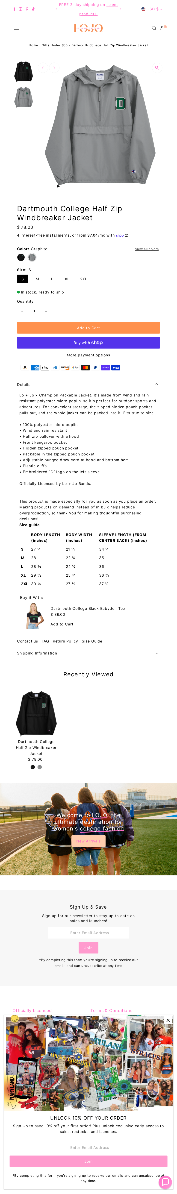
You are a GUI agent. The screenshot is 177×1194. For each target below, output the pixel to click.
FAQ (45, 641)
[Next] (120, 9)
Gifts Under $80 (55, 45)
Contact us (27, 641)
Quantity (25, 301)
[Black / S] (32, 767)
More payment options (88, 355)
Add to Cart (88, 328)
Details (23, 384)
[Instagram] (20, 9)
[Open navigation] (16, 28)
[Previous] (56, 9)
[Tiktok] (33, 9)
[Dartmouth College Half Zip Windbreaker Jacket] (36, 713)
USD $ (153, 9)
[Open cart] (162, 28)
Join (88, 947)
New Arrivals (88, 841)
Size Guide (92, 641)
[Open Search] (154, 28)
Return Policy (65, 641)
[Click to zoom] (157, 68)
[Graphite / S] (39, 767)
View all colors (147, 249)
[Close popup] (168, 1020)
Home (33, 45)
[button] (165, 1182)
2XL (83, 279)
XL (67, 279)
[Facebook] (14, 9)
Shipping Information (37, 653)
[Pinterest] (27, 9)
